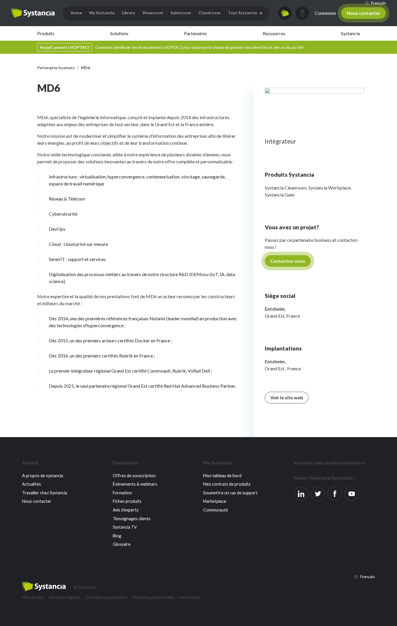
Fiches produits (127, 501)
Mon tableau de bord (222, 475)
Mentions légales (64, 597)
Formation (122, 492)
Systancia (350, 33)
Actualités (31, 484)
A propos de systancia (42, 475)
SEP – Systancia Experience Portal (33, 13)
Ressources (274, 33)
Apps (285, 13)
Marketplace (214, 501)
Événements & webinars (135, 484)
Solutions (119, 33)
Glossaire (121, 544)
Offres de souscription (134, 475)
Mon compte (302, 13)
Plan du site (33, 597)
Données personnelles (106, 597)
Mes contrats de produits (227, 484)
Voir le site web (286, 397)
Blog (117, 535)
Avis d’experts (126, 509)
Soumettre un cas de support (230, 492)
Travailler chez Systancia (44, 492)
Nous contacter (363, 13)
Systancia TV (125, 527)
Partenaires (195, 33)
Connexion (325, 13)
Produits (45, 33)
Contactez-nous (287, 261)
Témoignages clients (132, 518)
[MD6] (314, 109)
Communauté (215, 509)
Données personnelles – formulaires (167, 597)
